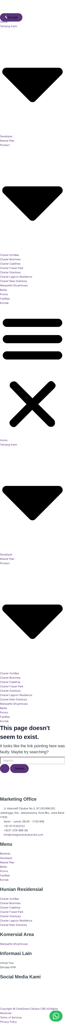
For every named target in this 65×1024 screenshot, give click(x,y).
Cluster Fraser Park (11, 268)
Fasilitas (5, 298)
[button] (32, 371)
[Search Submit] (4, 768)
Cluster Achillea (9, 255)
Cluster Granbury (10, 272)
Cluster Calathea (10, 263)
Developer (6, 136)
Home (3, 22)
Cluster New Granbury (13, 281)
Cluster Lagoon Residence (16, 276)
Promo (4, 294)
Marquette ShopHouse (14, 285)
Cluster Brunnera (10, 259)
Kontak (4, 303)
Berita (3, 290)
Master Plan (7, 140)
